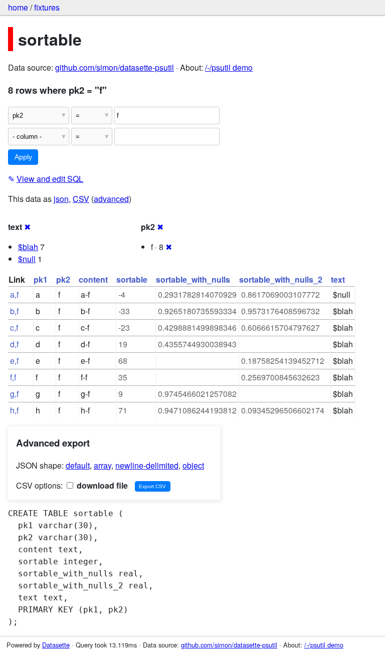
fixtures (47, 7)
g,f (14, 393)
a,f (14, 294)
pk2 (63, 279)
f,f (13, 377)
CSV (81, 198)
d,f (14, 344)
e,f (14, 360)
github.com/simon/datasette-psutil (114, 67)
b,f (14, 311)
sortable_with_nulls (193, 279)
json (61, 198)
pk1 (41, 279)
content (93, 279)
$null (27, 259)
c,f (14, 327)
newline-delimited (146, 465)
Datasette (56, 644)
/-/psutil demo (229, 67)
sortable (131, 279)
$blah (28, 247)
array (102, 465)
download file (101, 485)
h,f (14, 410)
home (18, 7)
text (338, 279)
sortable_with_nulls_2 (280, 279)
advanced (111, 198)
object (193, 465)
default (78, 465)
